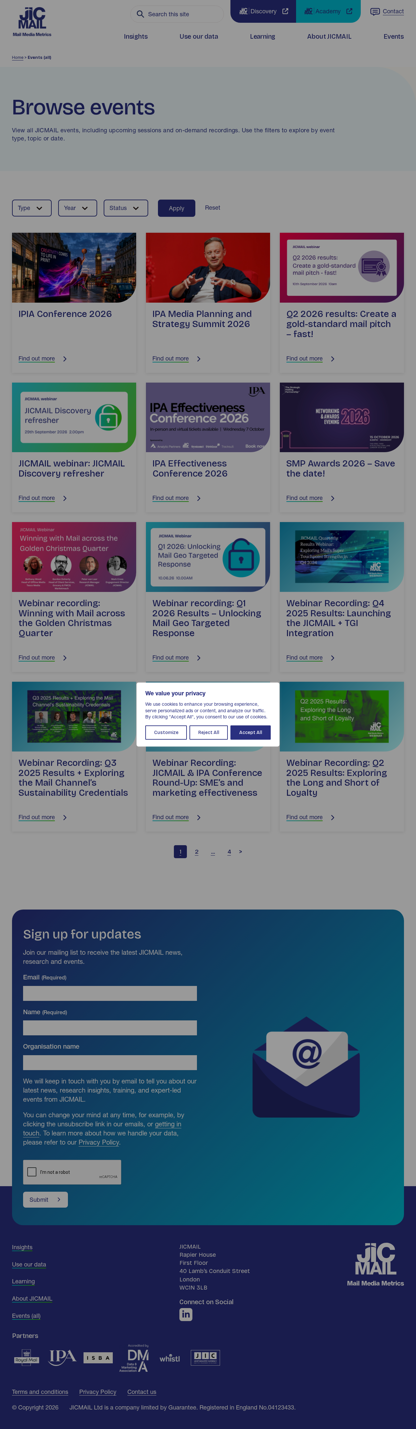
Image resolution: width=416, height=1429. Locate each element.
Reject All (208, 732)
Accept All (250, 732)
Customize (166, 732)
